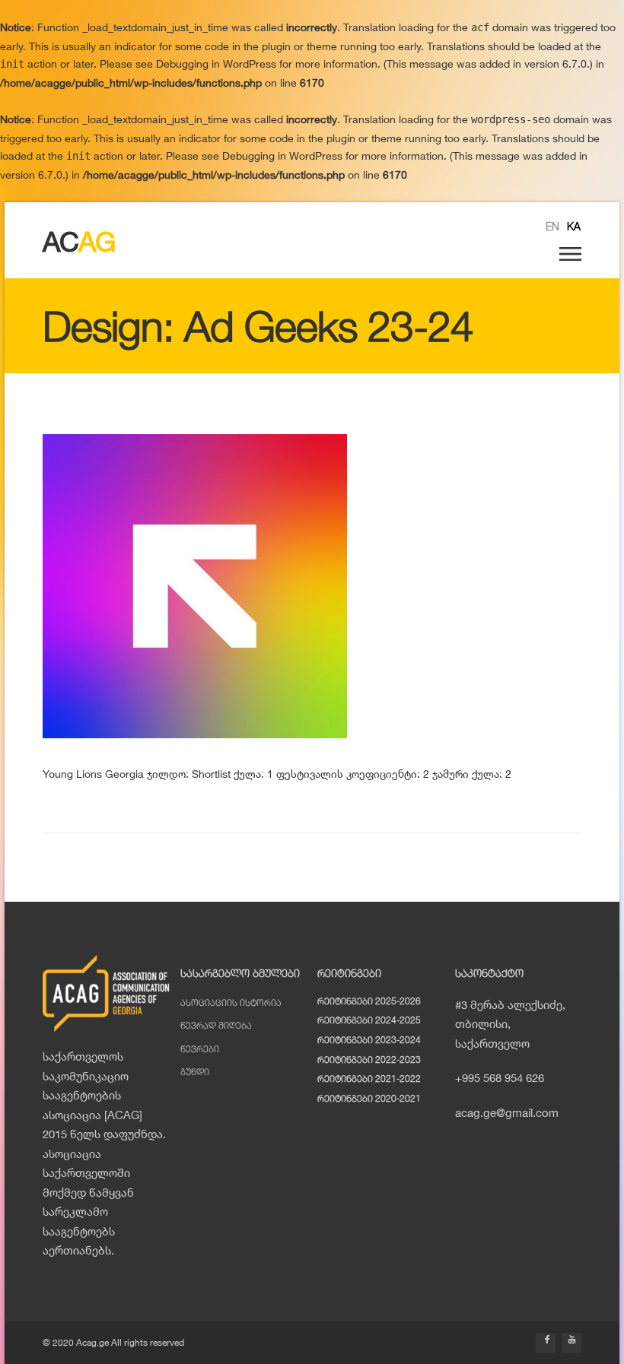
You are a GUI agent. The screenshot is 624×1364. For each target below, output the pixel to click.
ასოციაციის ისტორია (231, 1002)
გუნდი (194, 1071)
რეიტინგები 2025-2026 (369, 1001)
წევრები (199, 1049)
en (552, 226)
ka (574, 226)
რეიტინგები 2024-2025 (369, 1020)
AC (79, 241)
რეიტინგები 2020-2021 (369, 1098)
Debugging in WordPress (216, 63)
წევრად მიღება (216, 1025)
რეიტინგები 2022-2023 (369, 1059)
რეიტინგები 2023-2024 (369, 1039)
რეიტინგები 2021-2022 (369, 1078)
